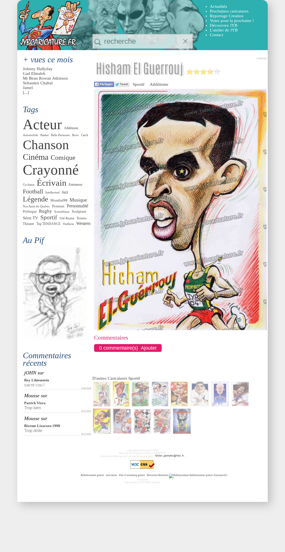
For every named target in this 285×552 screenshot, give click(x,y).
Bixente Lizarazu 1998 (42, 426)
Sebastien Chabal (38, 83)
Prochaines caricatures (229, 11)
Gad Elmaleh (34, 73)
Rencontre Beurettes (157, 475)
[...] (26, 92)
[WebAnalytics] (69, 475)
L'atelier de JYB (224, 30)
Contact (216, 35)
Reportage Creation (227, 16)
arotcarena (111, 475)
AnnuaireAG (220, 475)
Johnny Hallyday (38, 69)
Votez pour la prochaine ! (232, 20)
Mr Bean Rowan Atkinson (45, 78)
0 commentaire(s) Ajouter (128, 348)
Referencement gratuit (92, 475)
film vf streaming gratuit (132, 475)
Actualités (218, 6)
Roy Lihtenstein (36, 380)
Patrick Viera (35, 403)
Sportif (138, 84)
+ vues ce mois (48, 59)
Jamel (28, 87)
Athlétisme (159, 84)
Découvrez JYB (223, 25)
